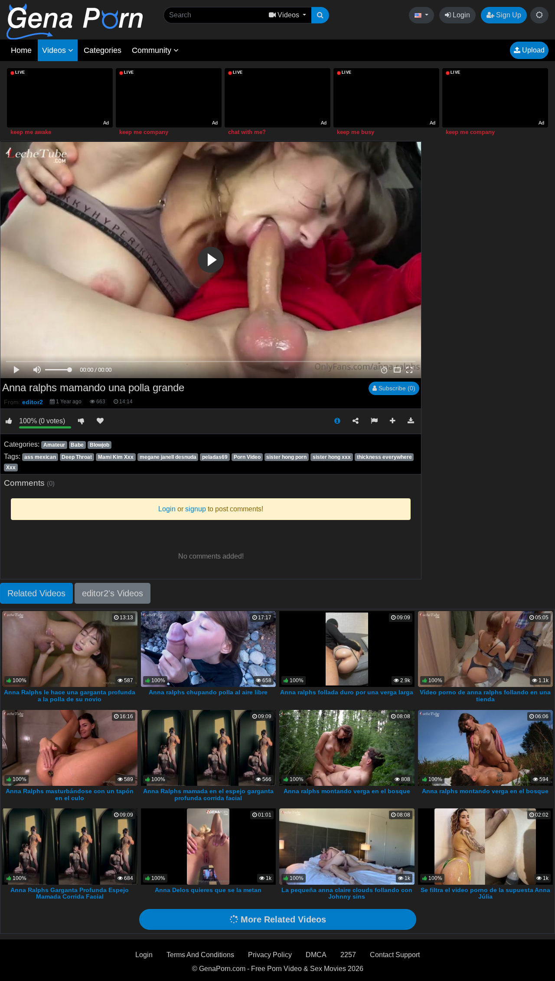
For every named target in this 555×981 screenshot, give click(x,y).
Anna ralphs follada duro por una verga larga (346, 692)
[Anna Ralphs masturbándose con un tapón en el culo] (69, 747)
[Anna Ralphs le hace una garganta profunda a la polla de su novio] (69, 648)
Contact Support (395, 954)
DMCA (316, 954)
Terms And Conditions (200, 954)
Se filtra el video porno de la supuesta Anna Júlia (485, 893)
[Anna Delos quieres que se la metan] (208, 846)
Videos (55, 50)
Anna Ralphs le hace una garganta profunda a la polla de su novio (69, 696)
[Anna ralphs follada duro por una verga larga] (347, 648)
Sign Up (507, 15)
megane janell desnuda (168, 457)
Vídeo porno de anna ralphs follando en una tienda (485, 696)
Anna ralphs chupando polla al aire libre (208, 692)
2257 (348, 954)
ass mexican (40, 457)
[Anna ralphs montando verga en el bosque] (347, 747)
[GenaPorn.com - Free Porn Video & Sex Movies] (75, 21)
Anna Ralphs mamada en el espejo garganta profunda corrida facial (208, 794)
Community (152, 50)
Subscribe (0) (396, 388)
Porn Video (247, 457)
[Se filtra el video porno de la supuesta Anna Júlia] (485, 846)
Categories (102, 50)
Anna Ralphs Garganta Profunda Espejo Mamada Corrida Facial (69, 893)
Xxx (11, 467)
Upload (532, 50)
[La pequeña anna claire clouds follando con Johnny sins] (347, 846)
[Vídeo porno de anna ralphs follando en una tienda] (485, 648)
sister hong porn (286, 457)
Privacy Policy (270, 954)
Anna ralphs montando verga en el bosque (347, 791)
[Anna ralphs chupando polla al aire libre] (208, 648)
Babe (77, 445)
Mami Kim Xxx (116, 457)
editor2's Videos (112, 593)
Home (21, 50)
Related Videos (36, 593)
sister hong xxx (332, 457)
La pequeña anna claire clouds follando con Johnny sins (346, 893)
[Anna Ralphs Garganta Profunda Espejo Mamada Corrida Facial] (69, 846)
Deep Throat (77, 457)
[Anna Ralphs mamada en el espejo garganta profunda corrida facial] (208, 747)
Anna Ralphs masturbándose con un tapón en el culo (70, 794)
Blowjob (99, 445)
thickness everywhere (384, 457)
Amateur (54, 445)
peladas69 (215, 457)
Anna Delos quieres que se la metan (208, 889)
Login (460, 15)
